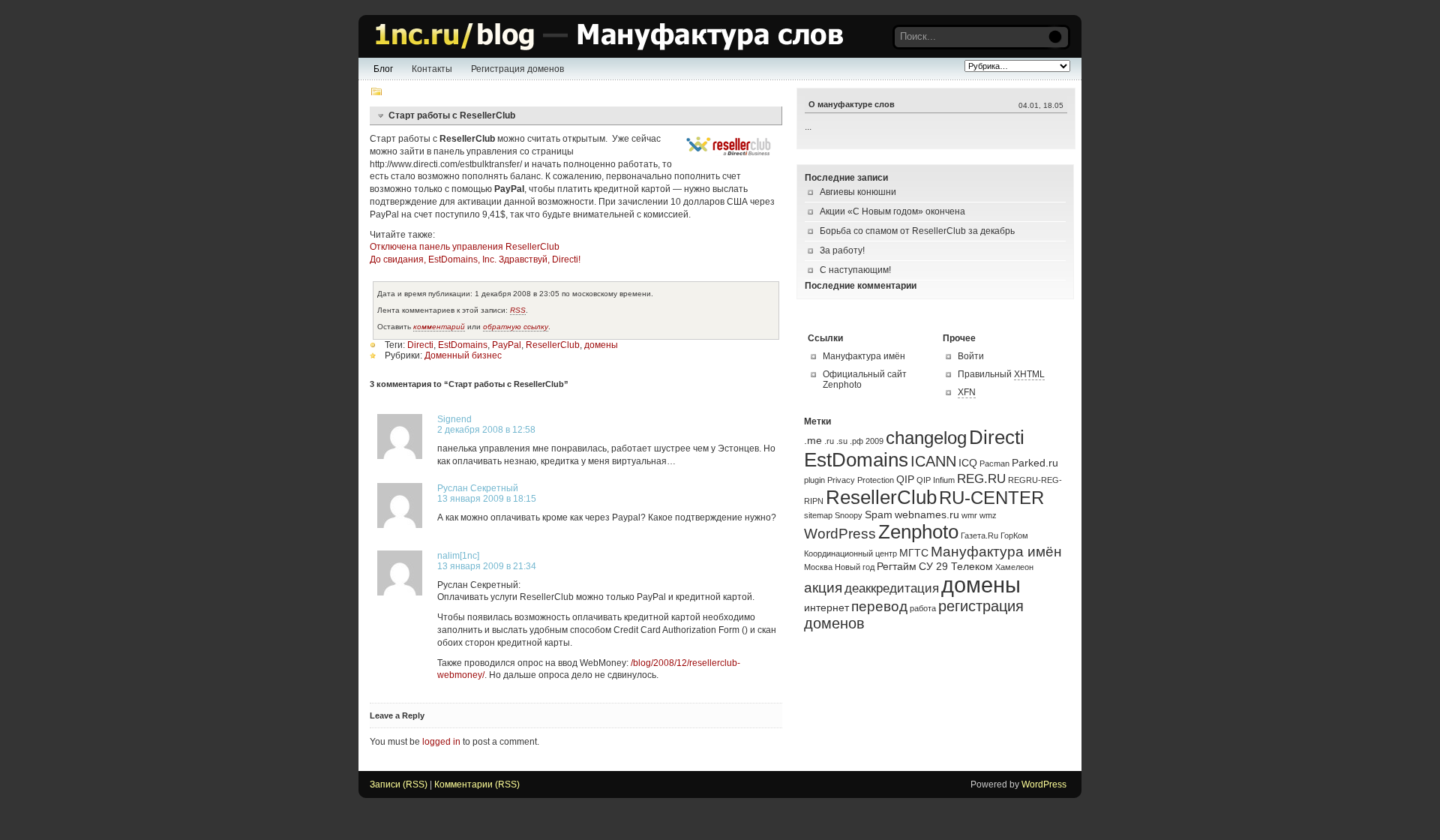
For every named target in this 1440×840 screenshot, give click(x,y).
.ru (829, 441)
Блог (383, 69)
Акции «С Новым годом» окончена (892, 211)
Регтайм (896, 566)
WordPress (840, 534)
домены (601, 345)
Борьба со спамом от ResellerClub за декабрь (917, 231)
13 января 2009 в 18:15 (486, 499)
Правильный (1001, 374)
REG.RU (981, 479)
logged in (441, 741)
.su (842, 441)
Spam (878, 514)
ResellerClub (553, 345)
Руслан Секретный (477, 488)
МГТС (913, 553)
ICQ (967, 463)
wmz (988, 515)
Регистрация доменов (517, 69)
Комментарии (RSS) (477, 784)
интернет (826, 608)
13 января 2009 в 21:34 (486, 566)
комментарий (439, 326)
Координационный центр (850, 553)
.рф (856, 441)
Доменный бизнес (463, 355)
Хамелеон (1014, 567)
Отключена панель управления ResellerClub (465, 247)
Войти (971, 356)
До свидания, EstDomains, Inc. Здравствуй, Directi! (475, 259)
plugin (814, 480)
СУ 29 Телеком (956, 566)
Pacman (995, 463)
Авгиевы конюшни (858, 192)
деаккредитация (891, 588)
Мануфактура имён (864, 356)
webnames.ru (927, 514)
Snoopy (848, 515)
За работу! (842, 250)
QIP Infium (935, 480)
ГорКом (1014, 535)
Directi (420, 345)
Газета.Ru (979, 535)
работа (923, 608)
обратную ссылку (515, 326)
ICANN (933, 461)
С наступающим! (855, 270)
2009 (875, 441)
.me (813, 440)
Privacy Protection (860, 480)
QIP (905, 479)
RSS (518, 310)
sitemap (818, 515)
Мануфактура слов (606, 36)
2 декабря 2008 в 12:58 (486, 429)
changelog (926, 438)
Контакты (432, 69)
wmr (969, 515)
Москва (818, 567)
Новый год (854, 567)
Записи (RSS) (399, 784)
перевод (879, 606)
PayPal (506, 345)
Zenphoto (918, 531)
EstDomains (463, 345)
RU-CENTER (991, 498)
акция (823, 588)
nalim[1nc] (458, 555)
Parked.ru (1035, 463)
